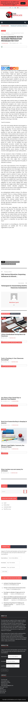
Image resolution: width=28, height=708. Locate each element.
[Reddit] (14, 68)
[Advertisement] (14, 244)
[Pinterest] (11, 68)
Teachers (3, 30)
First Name (3, 562)
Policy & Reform (14, 405)
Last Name (3, 567)
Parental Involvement (6, 405)
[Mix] (17, 68)
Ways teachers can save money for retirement (12, 470)
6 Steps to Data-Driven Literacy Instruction (14, 587)
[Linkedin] (8, 68)
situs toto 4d (3, 690)
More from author (15, 313)
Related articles (6, 313)
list (2, 366)
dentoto (2, 688)
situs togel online (4, 687)
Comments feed (7, 507)
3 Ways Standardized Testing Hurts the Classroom (13, 335)
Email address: (4, 558)
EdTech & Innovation (5, 342)
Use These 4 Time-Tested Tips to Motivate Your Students (11, 398)
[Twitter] (5, 68)
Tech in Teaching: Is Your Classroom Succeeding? (12, 359)
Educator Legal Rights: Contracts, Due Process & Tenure (12, 446)
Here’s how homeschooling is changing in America (14, 422)
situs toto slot (3, 691)
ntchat (7, 261)
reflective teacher (15, 261)
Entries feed (6, 505)
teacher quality (5, 263)
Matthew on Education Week (12, 578)
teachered (13, 263)
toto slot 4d (2, 692)
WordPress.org (7, 509)
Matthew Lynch (5, 43)
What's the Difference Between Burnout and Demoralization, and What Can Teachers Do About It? (15, 598)
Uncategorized (4, 453)
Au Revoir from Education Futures (12, 583)
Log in (5, 503)
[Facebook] (2, 68)
